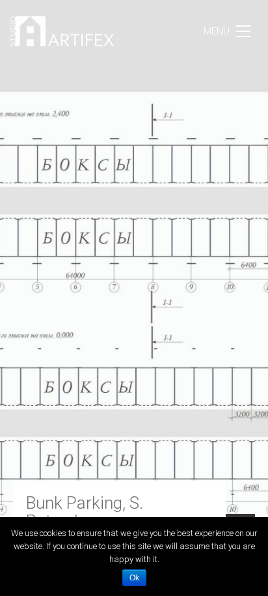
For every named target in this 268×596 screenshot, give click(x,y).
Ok (134, 577)
